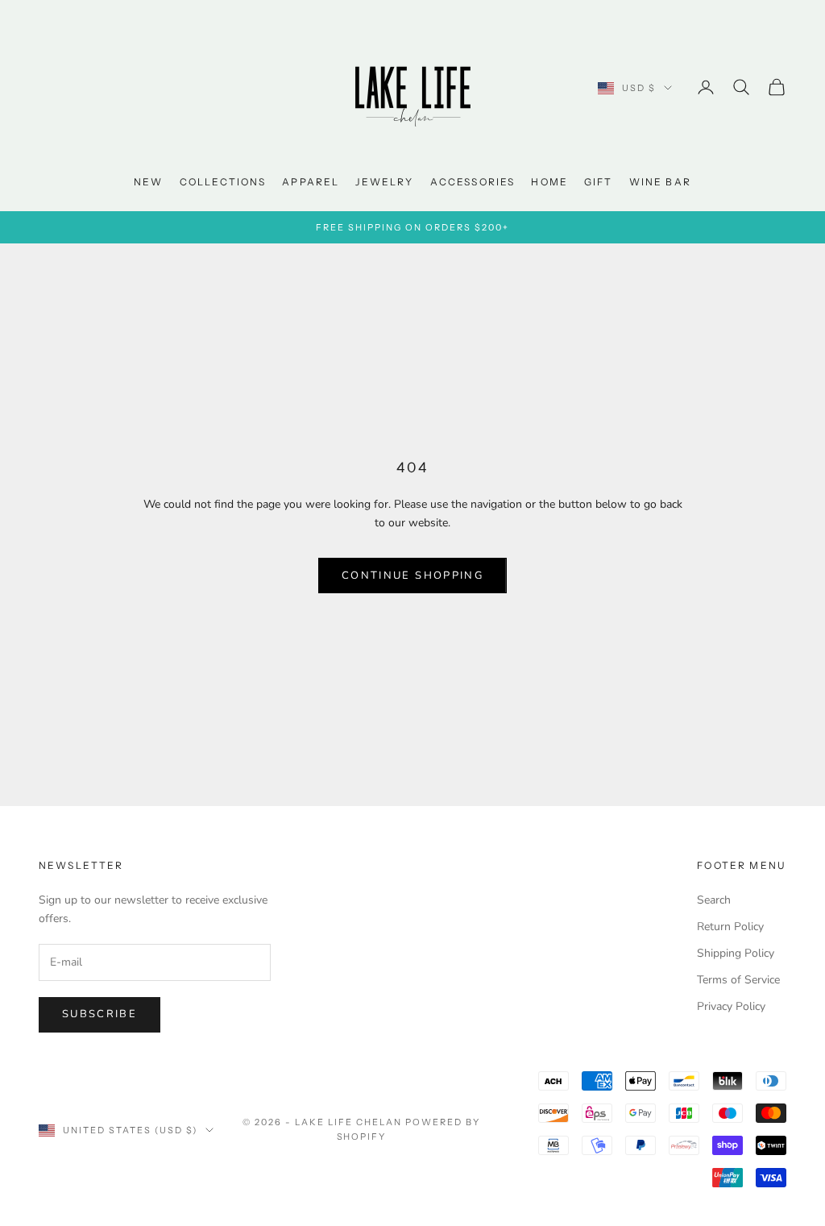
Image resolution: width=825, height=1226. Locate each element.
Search (714, 900)
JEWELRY (384, 182)
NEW (148, 182)
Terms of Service (738, 979)
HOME (549, 182)
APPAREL (310, 182)
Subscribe (99, 1014)
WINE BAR (660, 182)
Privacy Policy (731, 1006)
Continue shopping (412, 575)
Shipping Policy (735, 953)
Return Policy (730, 926)
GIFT (598, 182)
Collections (223, 182)
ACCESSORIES (473, 182)
